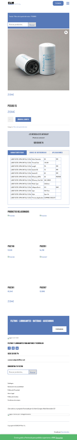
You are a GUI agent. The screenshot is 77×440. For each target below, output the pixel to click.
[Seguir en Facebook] (9, 348)
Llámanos (59, 329)
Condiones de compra (14, 400)
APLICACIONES (57, 153)
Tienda (11, 16)
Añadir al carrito (23, 119)
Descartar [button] (59, 437)
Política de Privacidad (14, 390)
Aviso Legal (11, 393)
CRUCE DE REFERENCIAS (38, 153)
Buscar (32, 25)
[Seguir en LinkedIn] (17, 348)
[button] (66, 32)
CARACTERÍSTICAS (17, 153)
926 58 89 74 (38, 142)
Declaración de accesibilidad (15, 387)
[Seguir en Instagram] (13, 348)
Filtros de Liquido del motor (22, 16)
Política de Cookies (13, 397)
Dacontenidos (65, 432)
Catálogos (10, 383)
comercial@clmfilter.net (16, 360)
